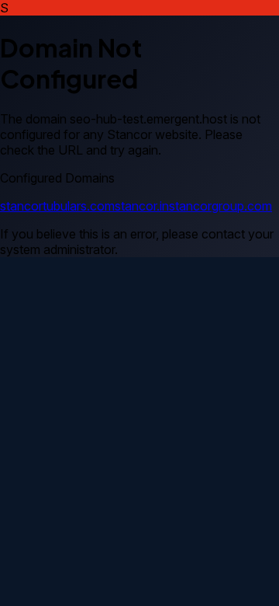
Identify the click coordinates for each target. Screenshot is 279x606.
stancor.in (142, 206)
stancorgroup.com (220, 206)
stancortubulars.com (57, 206)
